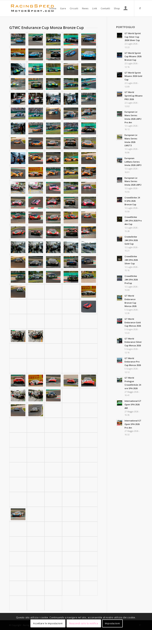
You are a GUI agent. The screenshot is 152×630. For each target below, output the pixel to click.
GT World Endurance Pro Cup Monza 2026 (133, 362)
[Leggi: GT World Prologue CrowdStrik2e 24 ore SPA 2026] (119, 380)
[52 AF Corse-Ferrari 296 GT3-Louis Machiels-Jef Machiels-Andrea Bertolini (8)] (53, 232)
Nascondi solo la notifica (83, 623)
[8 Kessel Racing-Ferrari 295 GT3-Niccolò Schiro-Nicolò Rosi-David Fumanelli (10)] (88, 54)
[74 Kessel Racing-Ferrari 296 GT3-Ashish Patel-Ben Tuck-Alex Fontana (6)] (18, 321)
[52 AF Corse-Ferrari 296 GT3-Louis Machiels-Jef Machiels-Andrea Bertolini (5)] (88, 217)
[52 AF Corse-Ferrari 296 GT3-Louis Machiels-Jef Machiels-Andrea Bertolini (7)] (35, 232)
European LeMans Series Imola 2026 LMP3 (133, 162)
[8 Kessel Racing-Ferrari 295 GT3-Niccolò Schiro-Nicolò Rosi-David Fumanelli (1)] (18, 39)
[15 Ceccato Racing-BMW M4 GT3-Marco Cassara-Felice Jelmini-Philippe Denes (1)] (18, 98)
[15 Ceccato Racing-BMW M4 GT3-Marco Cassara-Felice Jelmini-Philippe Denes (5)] (88, 98)
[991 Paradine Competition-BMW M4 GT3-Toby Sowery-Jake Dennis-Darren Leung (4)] (71, 573)
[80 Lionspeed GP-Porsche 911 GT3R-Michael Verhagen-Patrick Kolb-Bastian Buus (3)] (53, 365)
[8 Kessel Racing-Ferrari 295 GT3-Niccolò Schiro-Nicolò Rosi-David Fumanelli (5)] (88, 39)
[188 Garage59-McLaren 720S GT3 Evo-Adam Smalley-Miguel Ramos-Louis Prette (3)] (53, 514)
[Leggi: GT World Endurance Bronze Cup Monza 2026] (119, 297)
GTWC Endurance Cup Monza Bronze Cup (46, 27)
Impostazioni (112, 623)
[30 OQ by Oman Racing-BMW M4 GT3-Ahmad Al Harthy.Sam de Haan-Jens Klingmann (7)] (35, 173)
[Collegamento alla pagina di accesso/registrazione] (126, 9)
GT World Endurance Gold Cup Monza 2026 (133, 322)
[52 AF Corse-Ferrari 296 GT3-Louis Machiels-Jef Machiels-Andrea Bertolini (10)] (88, 232)
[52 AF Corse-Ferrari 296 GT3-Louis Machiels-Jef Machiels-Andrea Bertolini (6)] (18, 232)
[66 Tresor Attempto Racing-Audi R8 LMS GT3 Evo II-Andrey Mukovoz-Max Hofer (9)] (71, 262)
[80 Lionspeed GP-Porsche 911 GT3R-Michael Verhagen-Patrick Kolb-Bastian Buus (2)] (35, 365)
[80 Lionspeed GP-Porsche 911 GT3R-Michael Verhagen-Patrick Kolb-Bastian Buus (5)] (88, 365)
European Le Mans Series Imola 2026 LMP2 (133, 181)
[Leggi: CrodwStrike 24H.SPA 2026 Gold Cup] (119, 238)
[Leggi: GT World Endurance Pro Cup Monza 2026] (119, 360)
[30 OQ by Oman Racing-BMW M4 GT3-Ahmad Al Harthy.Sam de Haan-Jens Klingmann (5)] (88, 158)
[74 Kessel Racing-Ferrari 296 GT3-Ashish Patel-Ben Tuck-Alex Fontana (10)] (88, 321)
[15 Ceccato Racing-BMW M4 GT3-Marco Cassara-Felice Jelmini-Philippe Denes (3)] (53, 98)
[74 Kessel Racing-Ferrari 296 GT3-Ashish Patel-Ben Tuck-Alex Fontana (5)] (88, 306)
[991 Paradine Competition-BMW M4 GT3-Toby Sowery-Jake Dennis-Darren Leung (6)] (18, 588)
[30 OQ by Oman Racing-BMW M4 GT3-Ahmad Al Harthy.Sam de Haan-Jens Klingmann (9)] (71, 173)
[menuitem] (52, 8)
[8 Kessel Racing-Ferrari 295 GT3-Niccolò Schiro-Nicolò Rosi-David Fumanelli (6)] (18, 54)
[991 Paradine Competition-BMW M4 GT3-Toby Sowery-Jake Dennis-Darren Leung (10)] (88, 588)
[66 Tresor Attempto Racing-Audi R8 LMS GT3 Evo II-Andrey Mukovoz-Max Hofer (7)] (35, 262)
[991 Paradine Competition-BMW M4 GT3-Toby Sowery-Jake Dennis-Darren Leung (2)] (53, 573)
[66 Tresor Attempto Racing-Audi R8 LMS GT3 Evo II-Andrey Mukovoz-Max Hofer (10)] (88, 262)
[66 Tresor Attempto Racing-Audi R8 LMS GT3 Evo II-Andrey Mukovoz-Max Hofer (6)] (18, 262)
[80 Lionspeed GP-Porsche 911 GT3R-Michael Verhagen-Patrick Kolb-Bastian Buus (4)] (71, 365)
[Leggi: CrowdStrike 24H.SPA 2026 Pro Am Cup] (119, 219)
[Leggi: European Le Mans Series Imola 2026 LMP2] (119, 180)
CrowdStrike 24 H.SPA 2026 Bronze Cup (132, 201)
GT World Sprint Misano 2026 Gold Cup (133, 76)
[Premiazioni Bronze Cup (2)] (53, 603)
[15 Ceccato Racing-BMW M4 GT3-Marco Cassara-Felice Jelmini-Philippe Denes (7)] (35, 113)
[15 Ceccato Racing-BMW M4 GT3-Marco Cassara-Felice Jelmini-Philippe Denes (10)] (88, 113)
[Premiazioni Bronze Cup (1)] (35, 603)
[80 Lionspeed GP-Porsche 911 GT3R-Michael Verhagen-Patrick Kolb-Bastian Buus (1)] (18, 365)
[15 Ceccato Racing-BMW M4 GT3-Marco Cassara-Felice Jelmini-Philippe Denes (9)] (71, 113)
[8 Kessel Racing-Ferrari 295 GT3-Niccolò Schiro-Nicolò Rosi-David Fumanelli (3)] (53, 39)
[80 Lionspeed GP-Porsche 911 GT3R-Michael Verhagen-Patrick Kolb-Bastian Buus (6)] (18, 380)
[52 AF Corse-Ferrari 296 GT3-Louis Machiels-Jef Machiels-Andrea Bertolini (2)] (35, 217)
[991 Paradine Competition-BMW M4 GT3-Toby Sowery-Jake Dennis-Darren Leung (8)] (53, 588)
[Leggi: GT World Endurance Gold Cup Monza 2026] (119, 321)
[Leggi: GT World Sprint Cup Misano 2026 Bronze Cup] (119, 55)
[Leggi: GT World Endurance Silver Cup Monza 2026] (119, 340)
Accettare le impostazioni (48, 623)
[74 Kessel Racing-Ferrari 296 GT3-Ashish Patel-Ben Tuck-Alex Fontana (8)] (53, 321)
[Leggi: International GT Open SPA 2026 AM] (119, 403)
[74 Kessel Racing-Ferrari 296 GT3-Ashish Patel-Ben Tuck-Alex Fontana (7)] (35, 321)
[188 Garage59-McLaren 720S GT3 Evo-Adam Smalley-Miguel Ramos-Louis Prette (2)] (35, 514)
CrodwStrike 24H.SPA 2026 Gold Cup (131, 240)
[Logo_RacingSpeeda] (32, 8)
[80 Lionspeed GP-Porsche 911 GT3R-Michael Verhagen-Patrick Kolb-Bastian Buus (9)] (71, 380)
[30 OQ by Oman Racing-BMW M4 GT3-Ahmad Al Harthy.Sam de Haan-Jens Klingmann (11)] (18, 603)
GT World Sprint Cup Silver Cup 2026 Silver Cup (133, 37)
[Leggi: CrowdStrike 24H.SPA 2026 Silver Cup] (119, 258)
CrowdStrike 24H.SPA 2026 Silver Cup (131, 260)
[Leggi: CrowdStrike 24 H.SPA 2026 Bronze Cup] (119, 199)
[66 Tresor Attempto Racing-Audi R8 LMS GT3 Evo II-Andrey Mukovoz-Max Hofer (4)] (71, 247)
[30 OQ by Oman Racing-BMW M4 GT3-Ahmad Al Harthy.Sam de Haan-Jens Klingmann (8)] (53, 173)
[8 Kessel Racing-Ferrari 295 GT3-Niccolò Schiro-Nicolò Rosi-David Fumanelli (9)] (71, 54)
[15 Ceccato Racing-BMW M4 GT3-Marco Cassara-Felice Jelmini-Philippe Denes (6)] (18, 113)
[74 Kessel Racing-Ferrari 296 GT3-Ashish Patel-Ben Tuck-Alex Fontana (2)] (35, 306)
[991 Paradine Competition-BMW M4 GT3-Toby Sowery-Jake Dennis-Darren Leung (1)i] (18, 573)
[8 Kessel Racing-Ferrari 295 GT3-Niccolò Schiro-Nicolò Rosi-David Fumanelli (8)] (53, 54)
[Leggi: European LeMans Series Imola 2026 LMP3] (119, 160)
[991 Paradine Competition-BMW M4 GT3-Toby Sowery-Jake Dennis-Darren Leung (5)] (88, 573)
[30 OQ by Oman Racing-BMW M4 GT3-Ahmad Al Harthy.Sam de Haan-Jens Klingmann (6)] (18, 173)
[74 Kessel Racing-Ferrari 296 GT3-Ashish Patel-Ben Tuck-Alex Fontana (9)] (71, 321)
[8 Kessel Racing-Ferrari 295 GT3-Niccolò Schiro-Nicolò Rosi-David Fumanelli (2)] (35, 39)
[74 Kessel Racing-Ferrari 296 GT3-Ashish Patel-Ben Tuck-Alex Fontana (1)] (18, 306)
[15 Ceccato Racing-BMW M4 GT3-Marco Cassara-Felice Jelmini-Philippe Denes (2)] (35, 98)
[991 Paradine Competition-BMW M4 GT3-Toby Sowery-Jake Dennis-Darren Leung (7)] (35, 588)
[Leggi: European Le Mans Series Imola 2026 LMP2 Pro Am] (119, 114)
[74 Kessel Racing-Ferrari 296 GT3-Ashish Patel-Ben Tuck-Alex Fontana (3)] (53, 306)
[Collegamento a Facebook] (140, 8)
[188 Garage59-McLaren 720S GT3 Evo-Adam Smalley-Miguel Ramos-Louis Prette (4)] (71, 514)
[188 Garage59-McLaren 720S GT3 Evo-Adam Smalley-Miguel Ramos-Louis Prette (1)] (18, 514)
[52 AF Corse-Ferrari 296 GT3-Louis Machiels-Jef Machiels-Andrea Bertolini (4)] (71, 217)
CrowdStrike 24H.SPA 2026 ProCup (131, 279)
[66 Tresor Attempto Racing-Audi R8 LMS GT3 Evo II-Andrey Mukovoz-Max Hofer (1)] (18, 247)
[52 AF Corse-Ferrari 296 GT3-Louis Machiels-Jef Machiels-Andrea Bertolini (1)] (18, 217)
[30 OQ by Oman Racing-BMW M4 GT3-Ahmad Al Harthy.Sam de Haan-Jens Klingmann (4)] (71, 158)
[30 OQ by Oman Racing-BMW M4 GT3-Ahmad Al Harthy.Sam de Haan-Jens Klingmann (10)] (88, 173)
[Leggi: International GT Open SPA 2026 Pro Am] (119, 422)
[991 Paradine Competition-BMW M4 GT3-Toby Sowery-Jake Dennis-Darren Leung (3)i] (35, 573)
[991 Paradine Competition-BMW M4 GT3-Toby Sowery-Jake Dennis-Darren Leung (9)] (71, 588)
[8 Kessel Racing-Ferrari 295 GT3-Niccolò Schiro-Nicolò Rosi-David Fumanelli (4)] (71, 39)
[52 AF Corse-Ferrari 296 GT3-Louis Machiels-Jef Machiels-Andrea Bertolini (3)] (53, 217)
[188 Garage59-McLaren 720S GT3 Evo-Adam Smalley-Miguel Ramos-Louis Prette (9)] (71, 529)
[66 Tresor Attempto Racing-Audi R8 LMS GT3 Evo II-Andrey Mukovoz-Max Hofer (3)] (53, 247)
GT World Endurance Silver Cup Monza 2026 (133, 342)
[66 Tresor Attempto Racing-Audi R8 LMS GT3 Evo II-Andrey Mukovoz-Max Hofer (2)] (35, 247)
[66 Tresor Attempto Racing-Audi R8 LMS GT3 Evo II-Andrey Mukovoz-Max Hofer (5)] (88, 247)
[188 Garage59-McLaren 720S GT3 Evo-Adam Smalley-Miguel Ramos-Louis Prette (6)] (18, 529)
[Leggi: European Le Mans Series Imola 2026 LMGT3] (119, 137)
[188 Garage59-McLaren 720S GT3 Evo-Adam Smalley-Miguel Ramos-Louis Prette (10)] (88, 529)
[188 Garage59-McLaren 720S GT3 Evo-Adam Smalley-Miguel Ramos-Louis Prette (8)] (53, 529)
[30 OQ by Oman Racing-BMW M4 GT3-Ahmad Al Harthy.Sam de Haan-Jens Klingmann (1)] (18, 158)
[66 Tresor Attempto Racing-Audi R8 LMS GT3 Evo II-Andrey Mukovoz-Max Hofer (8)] (53, 262)
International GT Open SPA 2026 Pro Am (133, 424)
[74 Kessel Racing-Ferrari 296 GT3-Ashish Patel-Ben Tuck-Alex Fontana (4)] (71, 306)
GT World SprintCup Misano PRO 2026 (134, 96)
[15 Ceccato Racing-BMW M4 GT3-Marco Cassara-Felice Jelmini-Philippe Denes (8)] (53, 113)
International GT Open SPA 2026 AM (133, 404)
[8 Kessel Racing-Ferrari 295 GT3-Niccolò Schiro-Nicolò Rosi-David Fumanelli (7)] (35, 54)
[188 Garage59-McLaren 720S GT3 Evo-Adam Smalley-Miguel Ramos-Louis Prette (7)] (35, 529)
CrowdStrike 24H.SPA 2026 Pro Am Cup (133, 220)
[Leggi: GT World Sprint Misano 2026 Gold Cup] (119, 74)
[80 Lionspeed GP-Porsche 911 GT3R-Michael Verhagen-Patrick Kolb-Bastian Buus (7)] (35, 380)
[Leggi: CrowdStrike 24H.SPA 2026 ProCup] (119, 278)
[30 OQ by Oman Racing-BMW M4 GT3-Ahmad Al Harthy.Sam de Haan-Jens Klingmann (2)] (35, 158)
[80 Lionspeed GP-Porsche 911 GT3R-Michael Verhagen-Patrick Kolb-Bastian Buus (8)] (53, 380)
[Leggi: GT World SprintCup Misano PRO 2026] (119, 94)
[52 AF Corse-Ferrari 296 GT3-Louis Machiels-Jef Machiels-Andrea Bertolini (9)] (71, 232)
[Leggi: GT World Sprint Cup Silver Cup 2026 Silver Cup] (119, 35)
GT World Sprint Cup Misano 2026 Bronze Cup (133, 56)
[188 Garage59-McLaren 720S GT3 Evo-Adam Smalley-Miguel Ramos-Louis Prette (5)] (88, 514)
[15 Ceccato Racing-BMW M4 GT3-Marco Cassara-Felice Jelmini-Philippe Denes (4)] (71, 98)
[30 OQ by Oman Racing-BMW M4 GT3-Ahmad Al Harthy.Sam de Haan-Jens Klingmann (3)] (53, 158)
